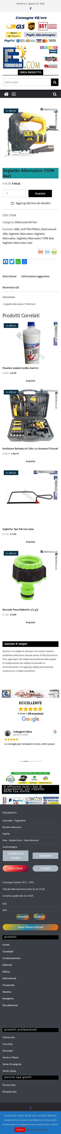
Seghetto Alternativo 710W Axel (35, 238)
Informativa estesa (36, 1129)
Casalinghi (8, 951)
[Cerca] (54, 82)
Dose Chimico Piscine (30, 927)
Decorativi (8, 1050)
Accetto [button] (19, 1129)
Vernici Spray (9, 1071)
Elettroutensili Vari (26, 222)
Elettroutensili (9, 978)
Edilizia (6, 971)
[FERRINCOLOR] (6, 94)
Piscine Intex (9, 1085)
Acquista (40, 193)
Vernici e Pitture (10, 1057)
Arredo (6, 944)
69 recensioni (35, 713)
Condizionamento (11, 958)
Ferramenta (8, 985)
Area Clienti (15, 868)
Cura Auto (8, 1044)
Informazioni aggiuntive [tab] (35, 276)
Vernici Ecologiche (12, 1064)
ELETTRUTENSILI (30, 229)
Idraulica (7, 991)
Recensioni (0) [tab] (11, 287)
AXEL (17, 229)
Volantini (22, 916)
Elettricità (7, 965)
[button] (54, 112)
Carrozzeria (9, 1037)
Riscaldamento (10, 1005)
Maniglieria (8, 998)
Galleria (39, 916)
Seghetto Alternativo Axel (17, 243)
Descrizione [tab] (9, 276)
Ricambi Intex (10, 1091)
